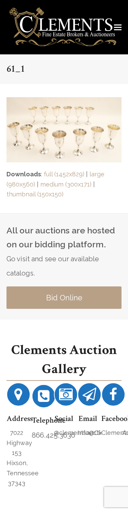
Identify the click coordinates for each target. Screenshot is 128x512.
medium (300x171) (65, 184)
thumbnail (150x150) (34, 194)
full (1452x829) (64, 174)
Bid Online (64, 297)
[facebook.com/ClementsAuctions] (113, 397)
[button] (118, 27)
